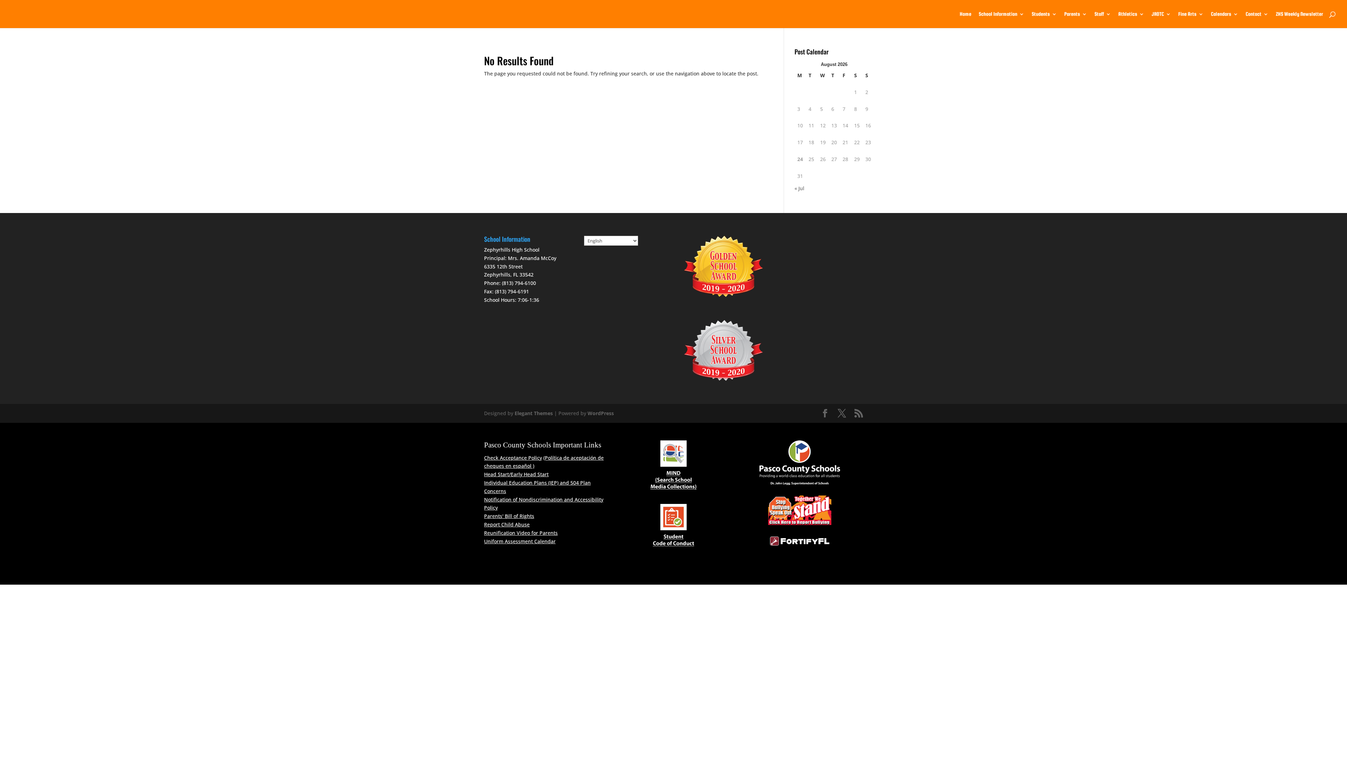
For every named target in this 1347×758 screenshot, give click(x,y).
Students (1041, 14)
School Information (998, 14)
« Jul (799, 188)
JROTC (1158, 14)
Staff (1099, 14)
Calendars (1221, 14)
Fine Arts (1187, 14)
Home (965, 14)
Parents (1072, 14)
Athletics (1127, 14)
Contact (1253, 14)
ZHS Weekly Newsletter (1299, 14)
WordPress (601, 413)
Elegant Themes (534, 413)
